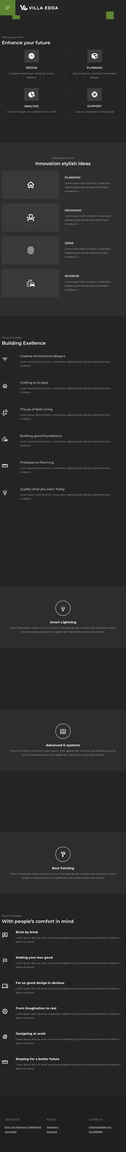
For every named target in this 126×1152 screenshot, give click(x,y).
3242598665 (95, 1131)
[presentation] (16, 15)
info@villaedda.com (100, 1127)
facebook (52, 1131)
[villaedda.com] (39, 8)
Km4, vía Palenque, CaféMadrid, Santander (23, 1129)
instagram (52, 1127)
